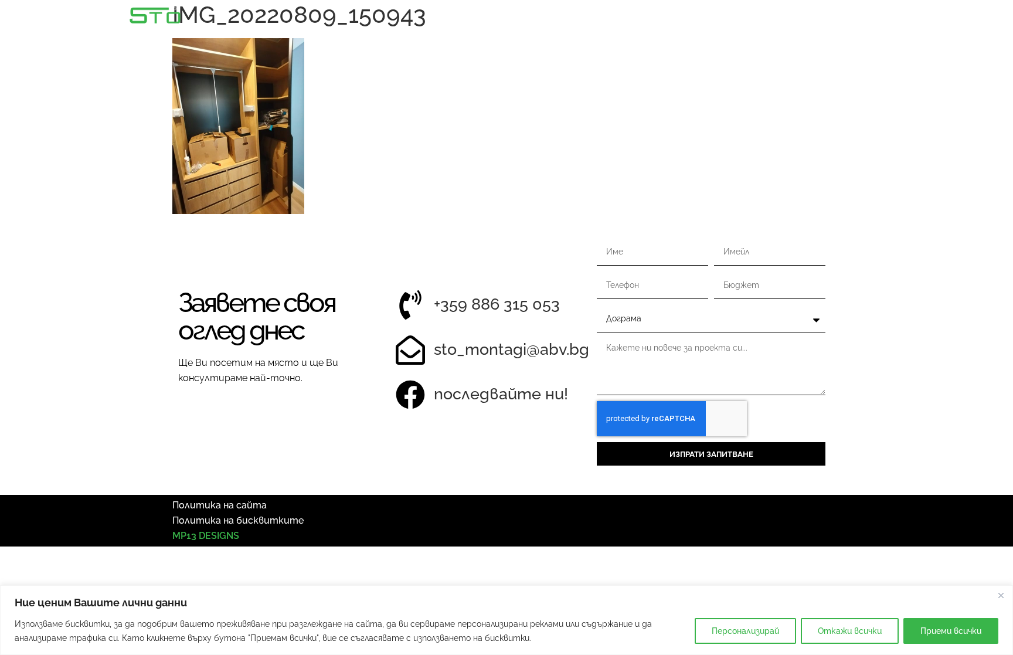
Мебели (749, 18)
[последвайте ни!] (410, 394)
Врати (685, 18)
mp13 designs (205, 535)
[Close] (1001, 595)
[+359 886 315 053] (410, 305)
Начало (625, 18)
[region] (506, 620)
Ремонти (818, 18)
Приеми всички (950, 631)
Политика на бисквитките (238, 520)
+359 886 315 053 (497, 304)
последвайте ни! (501, 394)
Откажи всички (850, 631)
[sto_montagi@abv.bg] (410, 350)
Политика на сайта (219, 505)
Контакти (969, 18)
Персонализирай (745, 631)
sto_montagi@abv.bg (511, 349)
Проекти (892, 18)
